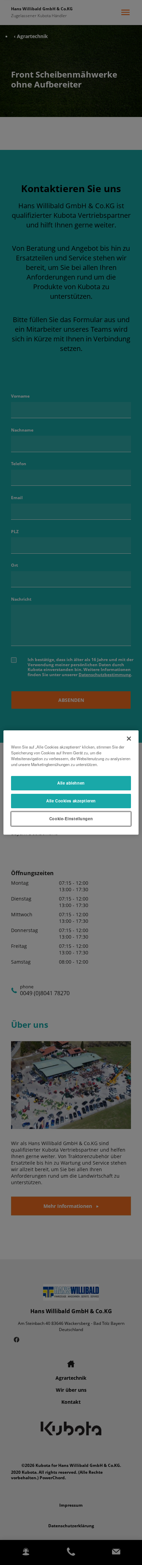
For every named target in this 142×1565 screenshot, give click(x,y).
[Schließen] (128, 738)
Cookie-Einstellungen (71, 818)
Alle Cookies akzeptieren (71, 800)
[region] (70, 782)
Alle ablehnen (70, 783)
